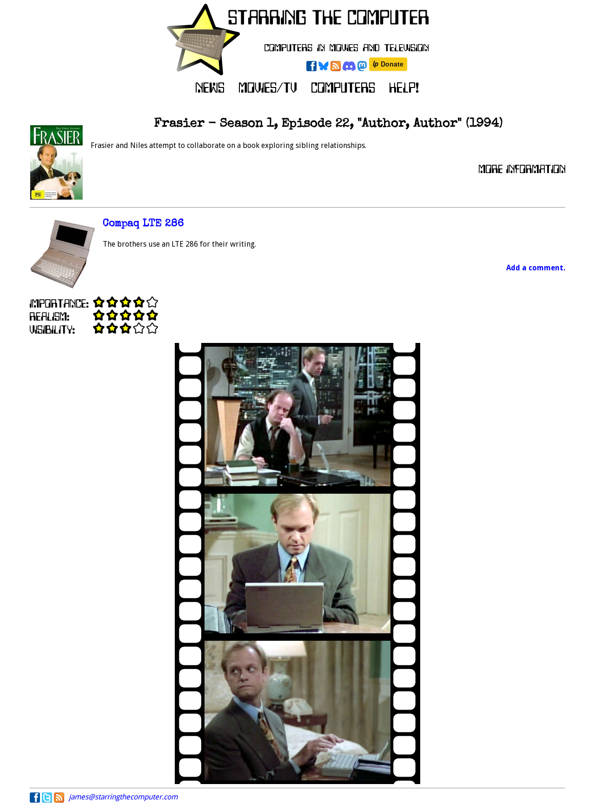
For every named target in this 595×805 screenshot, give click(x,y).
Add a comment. (535, 267)
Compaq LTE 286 (143, 224)
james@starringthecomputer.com (123, 796)
